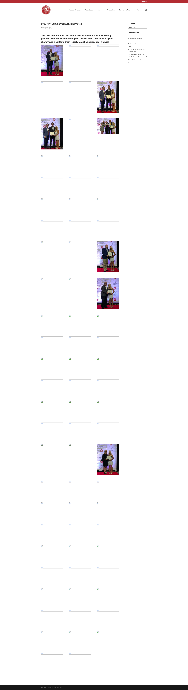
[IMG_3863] (52, 430)
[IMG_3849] (108, 531)
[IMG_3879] (80, 323)
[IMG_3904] (52, 133)
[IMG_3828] (80, 52)
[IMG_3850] (80, 531)
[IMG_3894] (52, 206)
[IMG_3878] (108, 323)
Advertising (89, 10)
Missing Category (46, 27)
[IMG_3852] (108, 510)
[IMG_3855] (108, 488)
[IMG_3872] (80, 366)
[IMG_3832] (52, 660)
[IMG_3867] (108, 387)
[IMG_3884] (108, 256)
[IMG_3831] (80, 660)
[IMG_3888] (108, 227)
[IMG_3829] (108, 52)
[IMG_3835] (52, 639)
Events (100, 10)
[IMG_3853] (80, 510)
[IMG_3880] (52, 323)
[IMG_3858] (108, 459)
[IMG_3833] (108, 639)
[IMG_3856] (80, 488)
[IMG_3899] (108, 163)
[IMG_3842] (52, 596)
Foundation (111, 10)
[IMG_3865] (80, 409)
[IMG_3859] (80, 451)
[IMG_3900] (80, 163)
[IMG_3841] (80, 596)
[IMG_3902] (108, 126)
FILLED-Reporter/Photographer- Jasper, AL (135, 38)
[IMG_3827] (52, 60)
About (139, 10)
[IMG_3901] (52, 163)
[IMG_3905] (108, 97)
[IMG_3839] (52, 617)
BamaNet (144, 1)
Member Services (75, 10)
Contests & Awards (125, 10)
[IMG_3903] (80, 126)
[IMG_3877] (52, 344)
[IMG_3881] (108, 293)
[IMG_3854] (52, 510)
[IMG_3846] (108, 553)
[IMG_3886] (80, 249)
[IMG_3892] (108, 206)
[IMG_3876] (80, 344)
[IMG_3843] (108, 574)
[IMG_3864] (108, 409)
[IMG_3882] (80, 286)
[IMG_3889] (80, 227)
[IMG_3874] (108, 344)
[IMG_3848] (52, 553)
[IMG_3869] (80, 387)
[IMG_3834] (80, 639)
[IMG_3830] (52, 89)
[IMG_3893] (80, 206)
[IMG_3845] (52, 574)
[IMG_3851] (52, 531)
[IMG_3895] (108, 184)
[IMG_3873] (52, 366)
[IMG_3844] (80, 574)
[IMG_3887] (52, 249)
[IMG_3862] (80, 430)
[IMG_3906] (80, 89)
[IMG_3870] (52, 387)
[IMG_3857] (52, 488)
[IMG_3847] (80, 553)
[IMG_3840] (108, 596)
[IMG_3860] (52, 451)
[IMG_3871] (108, 366)
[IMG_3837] (108, 617)
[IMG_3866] (52, 409)
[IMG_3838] (80, 617)
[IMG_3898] (52, 184)
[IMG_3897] (80, 184)
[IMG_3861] (108, 430)
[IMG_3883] (52, 286)
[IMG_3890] (52, 227)
